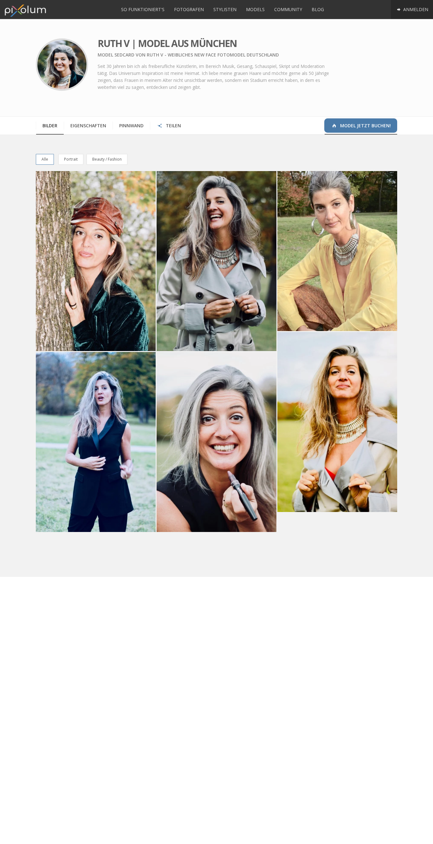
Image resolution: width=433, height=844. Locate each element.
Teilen (173, 126)
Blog (318, 9)
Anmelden (415, 9)
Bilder (49, 126)
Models (255, 9)
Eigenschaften (88, 126)
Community (288, 9)
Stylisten (224, 9)
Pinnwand (131, 126)
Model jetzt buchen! (365, 126)
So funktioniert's (143, 9)
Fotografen (189, 9)
